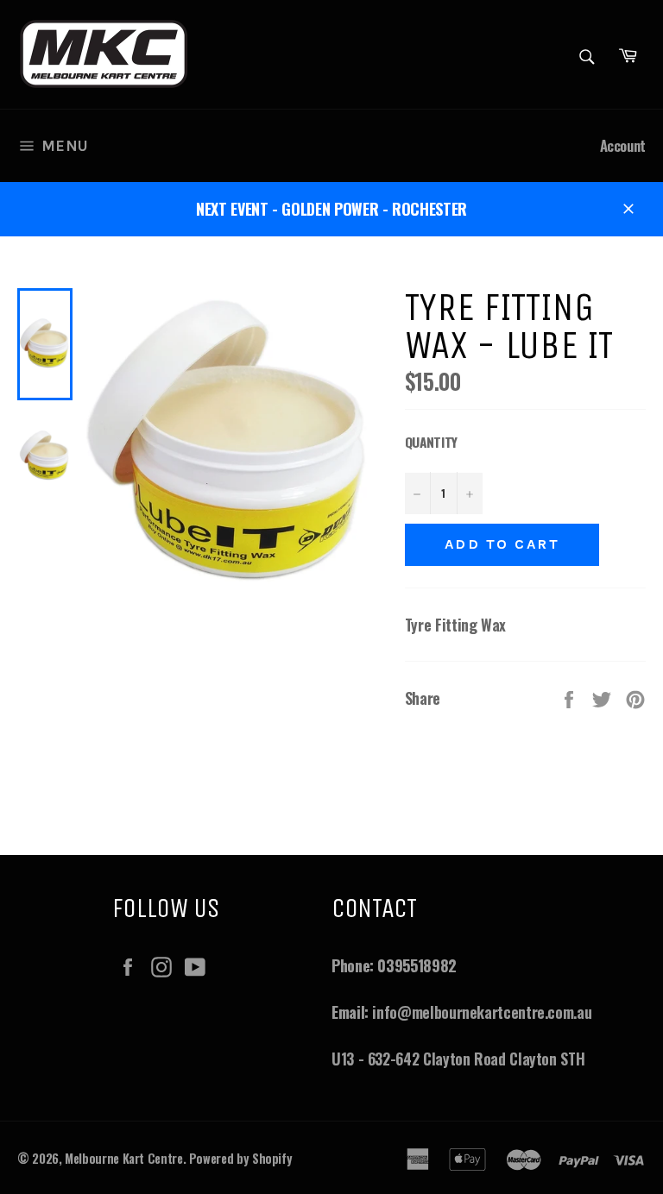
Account (623, 145)
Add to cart (502, 544)
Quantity (431, 441)
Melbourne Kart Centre (123, 1158)
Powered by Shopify (241, 1158)
